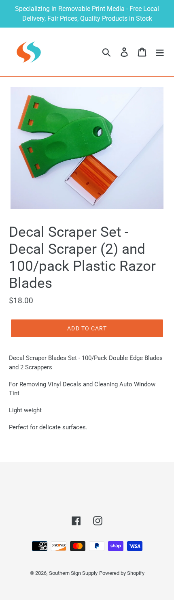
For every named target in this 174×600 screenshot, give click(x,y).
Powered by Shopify (121, 573)
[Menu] (160, 52)
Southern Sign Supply (73, 573)
